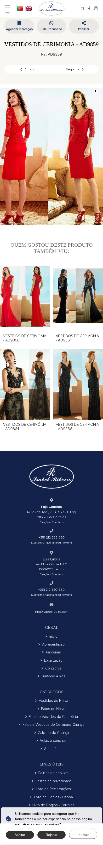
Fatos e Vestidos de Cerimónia (53, 717)
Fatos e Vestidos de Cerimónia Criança (53, 724)
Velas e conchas (53, 740)
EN (28, 8)
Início (53, 636)
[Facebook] (89, 8)
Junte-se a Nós (53, 676)
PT (20, 8)
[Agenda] (82, 8)
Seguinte (73, 69)
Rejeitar (51, 835)
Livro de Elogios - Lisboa (53, 797)
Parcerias (53, 652)
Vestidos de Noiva (53, 700)
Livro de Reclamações (53, 789)
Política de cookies (53, 773)
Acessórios (53, 749)
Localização (53, 660)
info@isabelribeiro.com (51, 612)
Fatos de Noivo (53, 709)
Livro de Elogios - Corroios (53, 805)
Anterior (30, 69)
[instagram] (96, 8)
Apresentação (53, 644)
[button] (83, 26)
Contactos (53, 668)
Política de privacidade (53, 781)
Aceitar (20, 835)
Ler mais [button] (83, 835)
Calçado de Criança (53, 733)
